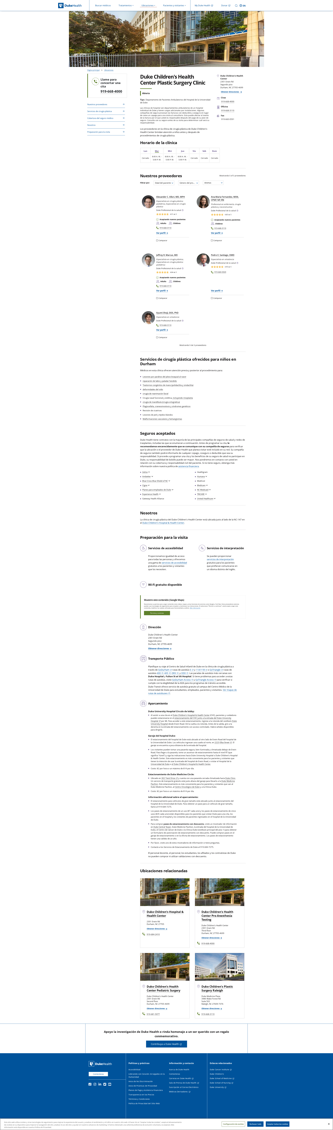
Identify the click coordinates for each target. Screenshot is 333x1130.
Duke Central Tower (162, 827)
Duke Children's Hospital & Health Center (163, 522)
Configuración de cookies (233, 1124)
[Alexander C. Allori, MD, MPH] (148, 201)
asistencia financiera (188, 466)
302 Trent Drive (168, 778)
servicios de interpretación (220, 559)
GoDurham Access (181, 679)
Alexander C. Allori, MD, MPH (170, 196)
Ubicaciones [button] (147, 5)
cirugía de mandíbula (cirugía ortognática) (161, 402)
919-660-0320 (220, 272)
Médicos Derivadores (178, 1091)
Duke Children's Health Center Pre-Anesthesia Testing (217, 915)
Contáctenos (98, 1074)
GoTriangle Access (204, 679)
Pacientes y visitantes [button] (173, 5)
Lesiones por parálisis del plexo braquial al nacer (164, 376)
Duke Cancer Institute (219, 1069)
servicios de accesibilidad (174, 562)
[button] (242, 5)
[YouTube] (110, 1085)
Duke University (217, 1087)
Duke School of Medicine (221, 1078)
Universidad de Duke (160, 764)
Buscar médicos (103, 5)
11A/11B (200, 669)
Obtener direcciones (230, 92)
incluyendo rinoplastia (182, 398)
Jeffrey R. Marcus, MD (167, 255)
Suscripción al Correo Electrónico (183, 1087)
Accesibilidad (134, 1069)
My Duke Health (202, 5)
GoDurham (163, 669)
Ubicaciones (108, 70)
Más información (195, 608)
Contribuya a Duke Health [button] (165, 1044)
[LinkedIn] (100, 1085)
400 (159, 673)
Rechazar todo (255, 1124)
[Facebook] (90, 1085)
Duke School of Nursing (220, 1083)
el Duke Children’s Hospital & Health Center (191, 764)
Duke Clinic (230, 778)
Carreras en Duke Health (180, 1078)
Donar (224, 5)
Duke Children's (217, 1074)
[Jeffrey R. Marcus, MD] (148, 259)
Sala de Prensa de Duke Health (182, 1083)
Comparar (163, 240)
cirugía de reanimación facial (155, 393)
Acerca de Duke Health (179, 1069)
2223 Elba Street (222, 742)
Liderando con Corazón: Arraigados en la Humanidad (147, 1075)
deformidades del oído (153, 389)
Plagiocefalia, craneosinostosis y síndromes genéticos (166, 406)
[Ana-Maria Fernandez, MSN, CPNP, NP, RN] (203, 201)
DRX (174, 673)
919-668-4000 (111, 91)
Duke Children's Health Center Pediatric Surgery (163, 988)
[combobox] (164, 183)
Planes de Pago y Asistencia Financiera (146, 1090)
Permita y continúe (157, 613)
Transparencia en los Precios (141, 1094)
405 (166, 673)
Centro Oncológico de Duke (187, 787)
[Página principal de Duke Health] (73, 5)
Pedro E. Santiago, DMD (222, 255)
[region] (166, 1124)
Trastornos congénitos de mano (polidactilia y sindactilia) (168, 385)
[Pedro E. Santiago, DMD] (203, 259)
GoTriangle (215, 669)
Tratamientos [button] (125, 5)
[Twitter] (105, 1085)
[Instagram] (95, 1085)
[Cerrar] (329, 1124)
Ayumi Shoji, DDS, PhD (167, 312)
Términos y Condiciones (139, 1099)
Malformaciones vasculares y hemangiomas (162, 419)
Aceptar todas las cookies (277, 1124)
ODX (183, 673)
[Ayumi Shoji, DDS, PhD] (148, 317)
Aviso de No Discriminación (141, 1081)
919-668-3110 (165, 228)
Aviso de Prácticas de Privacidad (143, 1086)
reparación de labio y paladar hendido (160, 381)
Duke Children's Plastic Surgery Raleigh (217, 988)
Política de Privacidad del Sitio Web (144, 1103)
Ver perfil (161, 233)
